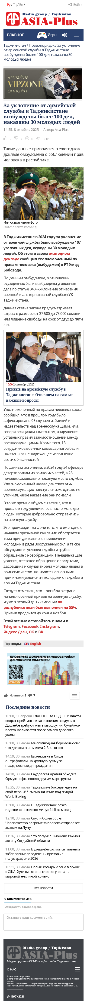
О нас (11, 969)
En (21, 4)
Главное (15, 34)
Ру (8, 4)
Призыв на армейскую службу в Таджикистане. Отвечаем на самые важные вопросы (39, 395)
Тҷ (15, 4)
